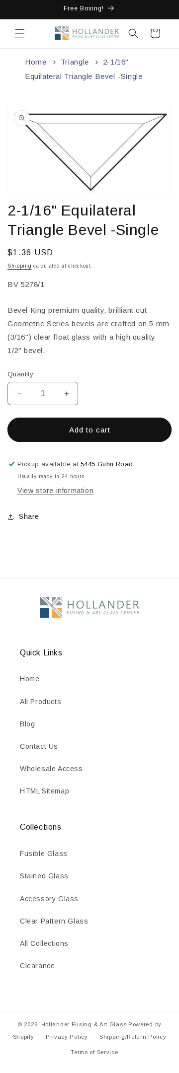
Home (35, 62)
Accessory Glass (49, 899)
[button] (20, 33)
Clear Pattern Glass (54, 921)
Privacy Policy (67, 1037)
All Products (40, 702)
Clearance (37, 966)
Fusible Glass (44, 854)
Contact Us (39, 746)
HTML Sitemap (44, 791)
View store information (55, 491)
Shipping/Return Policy (132, 1037)
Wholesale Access (51, 769)
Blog (27, 724)
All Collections (44, 943)
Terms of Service (94, 1052)
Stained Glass (44, 876)
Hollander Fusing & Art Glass (84, 1024)
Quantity (20, 374)
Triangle (75, 62)
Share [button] (29, 516)
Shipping (19, 266)
